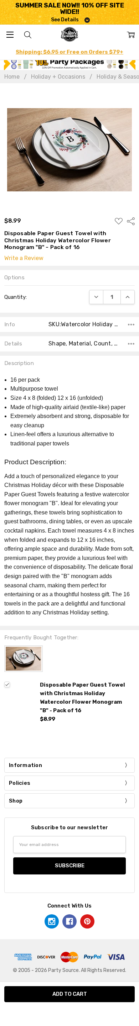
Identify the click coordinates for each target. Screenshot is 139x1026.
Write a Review (23, 258)
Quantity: (15, 297)
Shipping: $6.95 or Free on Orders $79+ (69, 52)
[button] (69, 63)
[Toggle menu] (10, 34)
